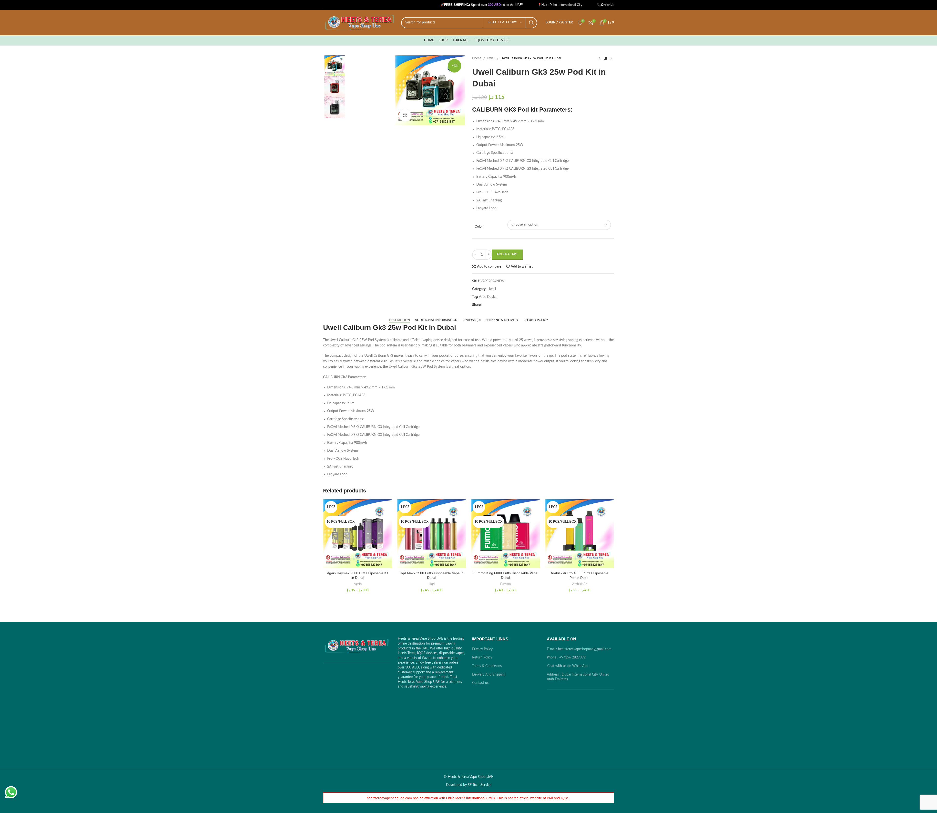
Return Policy (482, 657)
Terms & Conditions (487, 666)
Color (479, 226)
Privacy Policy (482, 649)
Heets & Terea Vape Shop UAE (470, 777)
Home (476, 58)
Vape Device (488, 297)
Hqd (432, 584)
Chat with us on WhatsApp (567, 666)
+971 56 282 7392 (605, 5)
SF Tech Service (479, 785)
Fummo (505, 584)
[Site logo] (359, 22)
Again (358, 584)
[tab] (399, 320)
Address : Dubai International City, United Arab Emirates (578, 677)
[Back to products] (605, 58)
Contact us (480, 683)
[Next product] (611, 58)
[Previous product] (599, 58)
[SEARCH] (531, 22)
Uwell (491, 58)
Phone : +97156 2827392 (566, 657)
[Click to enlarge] (405, 115)
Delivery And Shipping (488, 674)
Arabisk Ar (579, 584)
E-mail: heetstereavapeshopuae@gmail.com (579, 649)
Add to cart (507, 254)
